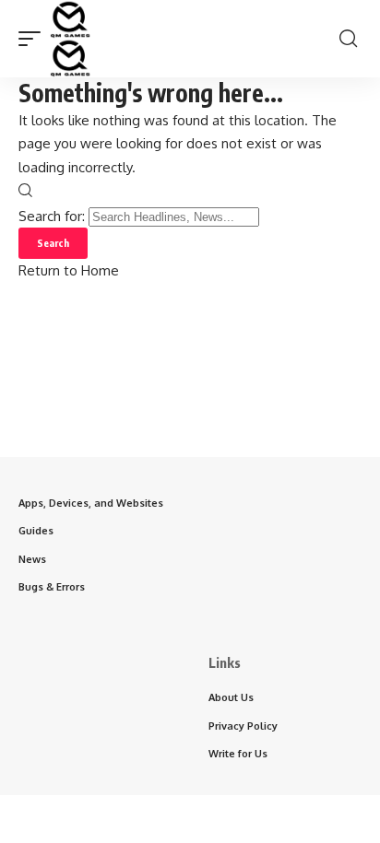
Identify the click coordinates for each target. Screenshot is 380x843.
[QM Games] (70, 38)
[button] (34, 38)
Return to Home (68, 270)
